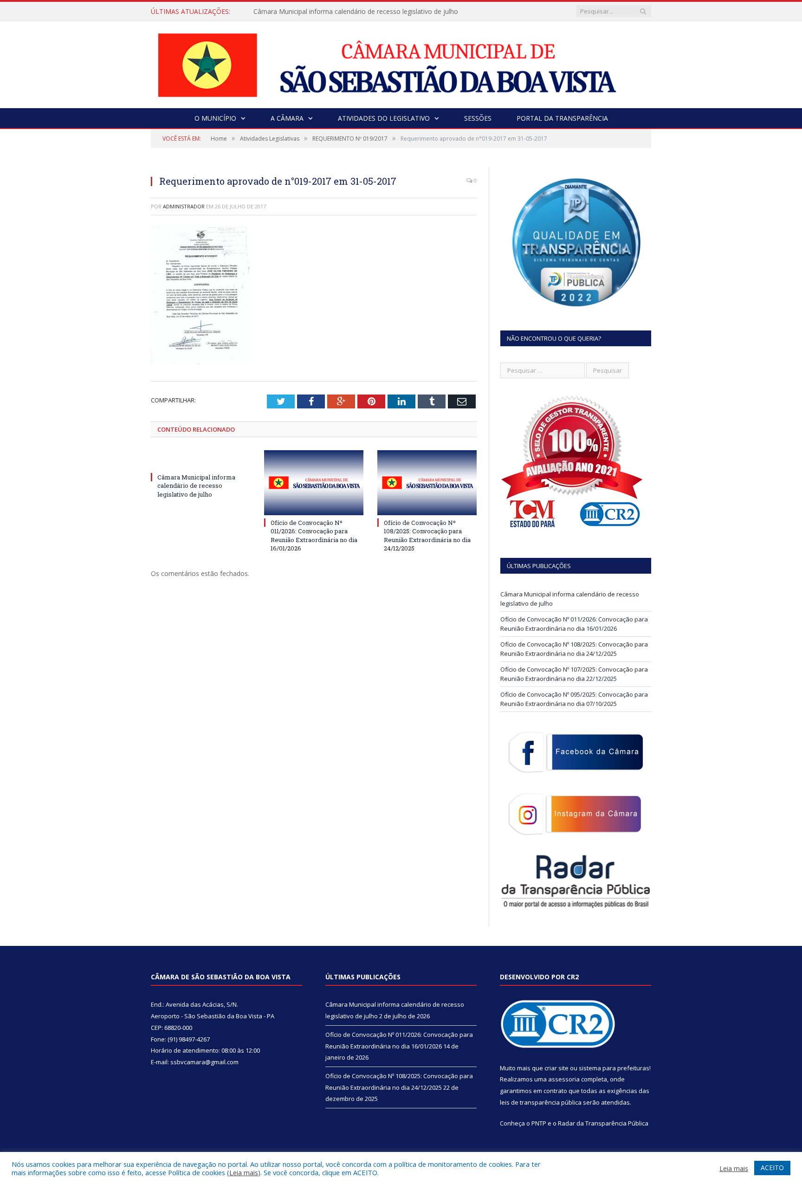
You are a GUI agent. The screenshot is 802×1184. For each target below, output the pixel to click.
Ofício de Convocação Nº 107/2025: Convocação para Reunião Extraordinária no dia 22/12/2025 (574, 674)
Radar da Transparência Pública (603, 1123)
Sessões (478, 118)
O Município (215, 118)
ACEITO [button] (772, 1167)
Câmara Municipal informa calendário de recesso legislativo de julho (355, 11)
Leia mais (243, 1172)
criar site (556, 1068)
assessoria (564, 1079)
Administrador (184, 206)
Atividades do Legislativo (384, 118)
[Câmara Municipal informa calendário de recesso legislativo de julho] (200, 460)
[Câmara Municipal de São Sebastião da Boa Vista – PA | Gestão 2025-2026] (401, 62)
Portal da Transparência (562, 118)
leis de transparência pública (541, 1102)
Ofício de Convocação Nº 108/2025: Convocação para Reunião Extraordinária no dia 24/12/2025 (427, 535)
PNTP (538, 1123)
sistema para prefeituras (614, 1068)
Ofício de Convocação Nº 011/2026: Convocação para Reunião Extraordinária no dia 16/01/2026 (314, 535)
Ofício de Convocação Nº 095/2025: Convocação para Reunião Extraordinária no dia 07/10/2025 (574, 699)
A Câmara (287, 118)
